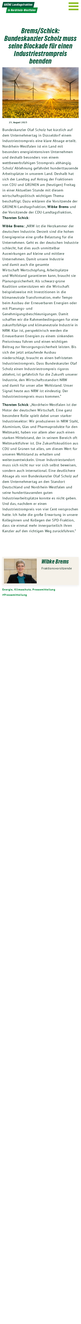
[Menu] (73, 6)
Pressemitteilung (43, 589)
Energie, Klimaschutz (16, 589)
